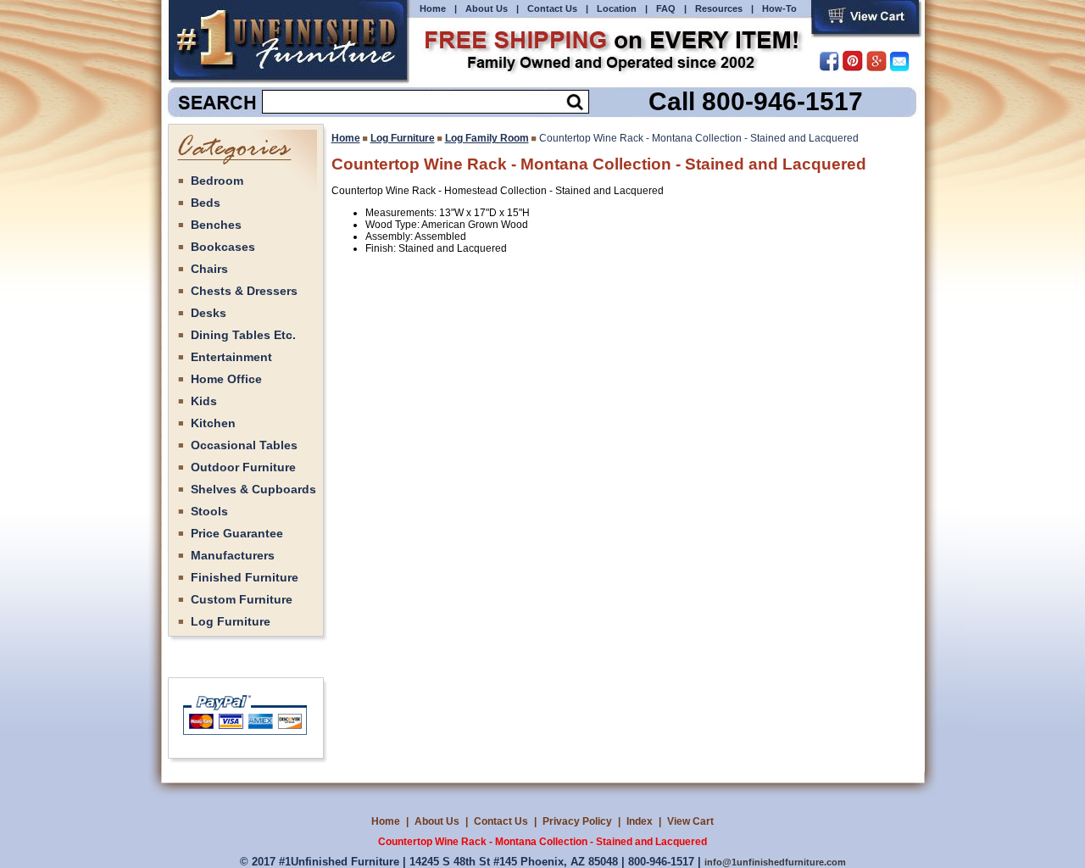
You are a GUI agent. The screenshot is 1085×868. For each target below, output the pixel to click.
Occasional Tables (244, 445)
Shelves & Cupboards (253, 489)
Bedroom (217, 180)
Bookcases (223, 246)
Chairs (209, 268)
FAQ (666, 8)
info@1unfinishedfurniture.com (775, 862)
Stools (209, 511)
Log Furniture (230, 621)
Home (433, 8)
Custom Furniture (241, 599)
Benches (216, 224)
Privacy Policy (577, 821)
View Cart (690, 821)
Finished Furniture (244, 577)
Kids (204, 401)
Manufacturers (233, 555)
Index (639, 821)
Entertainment (231, 357)
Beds (205, 202)
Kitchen (213, 423)
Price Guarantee (237, 533)
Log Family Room (487, 138)
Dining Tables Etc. (243, 335)
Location (617, 8)
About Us (486, 8)
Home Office (226, 379)
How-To (779, 8)
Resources (719, 8)
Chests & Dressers (244, 291)
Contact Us (552, 8)
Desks (208, 313)
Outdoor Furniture (243, 467)
